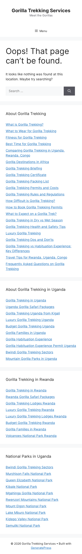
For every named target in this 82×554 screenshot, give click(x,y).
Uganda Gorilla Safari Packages (30, 307)
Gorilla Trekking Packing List (27, 181)
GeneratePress (41, 548)
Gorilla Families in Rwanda (26, 429)
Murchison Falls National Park (28, 474)
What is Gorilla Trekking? (24, 124)
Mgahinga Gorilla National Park (29, 493)
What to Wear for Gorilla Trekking (31, 131)
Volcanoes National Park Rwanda (31, 436)
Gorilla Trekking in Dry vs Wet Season (34, 220)
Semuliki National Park (23, 525)
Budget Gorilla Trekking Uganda (30, 326)
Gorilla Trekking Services (41, 10)
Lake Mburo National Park (26, 513)
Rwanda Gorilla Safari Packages (30, 397)
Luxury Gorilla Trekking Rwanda (30, 410)
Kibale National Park (21, 487)
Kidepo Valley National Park (27, 519)
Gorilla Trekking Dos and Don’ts (30, 240)
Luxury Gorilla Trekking (23, 233)
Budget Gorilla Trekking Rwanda (30, 423)
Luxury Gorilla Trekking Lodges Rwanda (36, 416)
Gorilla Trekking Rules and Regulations (35, 194)
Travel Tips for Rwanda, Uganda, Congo (36, 257)
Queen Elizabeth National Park (29, 480)
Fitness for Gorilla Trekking (26, 137)
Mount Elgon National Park (26, 506)
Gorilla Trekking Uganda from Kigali (33, 313)
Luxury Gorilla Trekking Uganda (30, 320)
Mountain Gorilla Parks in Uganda (31, 359)
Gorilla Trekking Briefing (24, 168)
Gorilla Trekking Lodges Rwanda (30, 403)
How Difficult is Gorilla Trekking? (30, 201)
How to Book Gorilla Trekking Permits (34, 207)
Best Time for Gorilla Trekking (28, 144)
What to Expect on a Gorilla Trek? (31, 214)
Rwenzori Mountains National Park (32, 500)
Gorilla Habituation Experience (29, 339)
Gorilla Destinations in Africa (27, 162)
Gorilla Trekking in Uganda (26, 300)
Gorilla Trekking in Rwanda (26, 390)
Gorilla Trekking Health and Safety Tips (36, 227)
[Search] (69, 91)
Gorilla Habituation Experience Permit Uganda (41, 346)
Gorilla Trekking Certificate (26, 175)
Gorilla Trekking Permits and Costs (32, 188)
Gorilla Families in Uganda (26, 333)
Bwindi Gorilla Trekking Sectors (29, 352)
